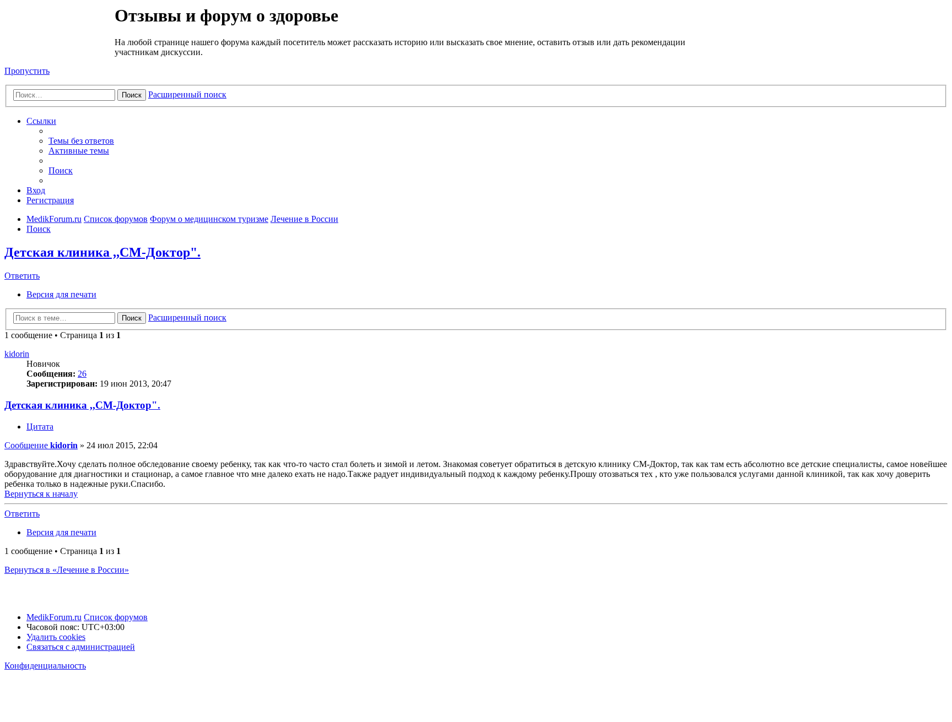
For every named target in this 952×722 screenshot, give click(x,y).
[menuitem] (81, 140)
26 (82, 373)
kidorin (16, 354)
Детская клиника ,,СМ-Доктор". (102, 252)
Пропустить (27, 70)
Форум (58, 30)
